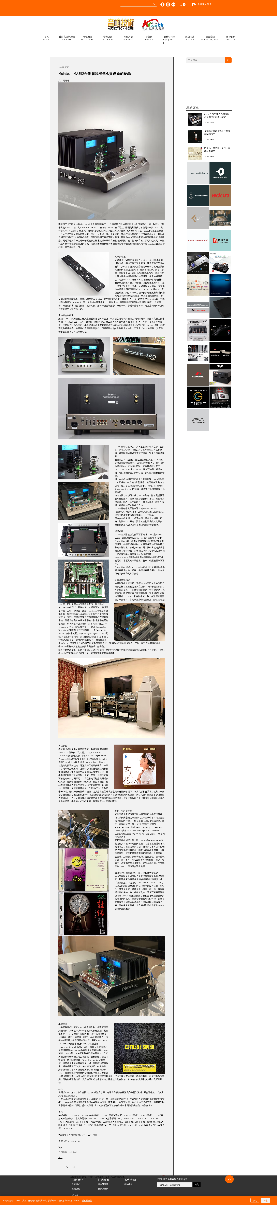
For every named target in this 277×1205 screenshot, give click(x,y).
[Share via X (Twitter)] (66, 1167)
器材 (60, 1158)
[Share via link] (81, 1167)
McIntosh (73, 1152)
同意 (266, 1200)
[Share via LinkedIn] (74, 1167)
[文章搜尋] (228, 60)
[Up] (229, 1179)
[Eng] (5, 3)
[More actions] (163, 67)
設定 (255, 1200)
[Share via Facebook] (59, 1167)
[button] (182, 4)
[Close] (273, 1200)
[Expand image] (84, 356)
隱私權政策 (87, 1200)
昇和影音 (62, 1152)
